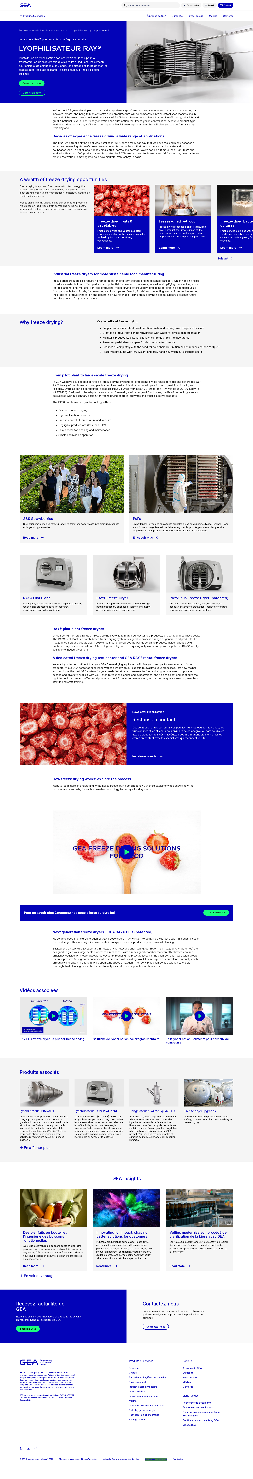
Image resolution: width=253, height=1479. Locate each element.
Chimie (133, 1372)
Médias (187, 1382)
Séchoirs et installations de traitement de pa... (44, 30)
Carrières (188, 1386)
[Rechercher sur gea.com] (125, 5)
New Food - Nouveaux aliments (146, 1405)
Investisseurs (190, 1377)
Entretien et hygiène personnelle (147, 1377)
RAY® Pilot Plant (68, 639)
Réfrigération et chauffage (144, 1414)
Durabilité (188, 1372)
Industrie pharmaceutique (143, 1396)
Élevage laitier (137, 1419)
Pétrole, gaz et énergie (142, 1410)
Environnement (137, 1382)
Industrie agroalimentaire (143, 1386)
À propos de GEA (192, 1368)
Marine (133, 1400)
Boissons (134, 1368)
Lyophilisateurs (81, 30)
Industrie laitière (138, 1391)
